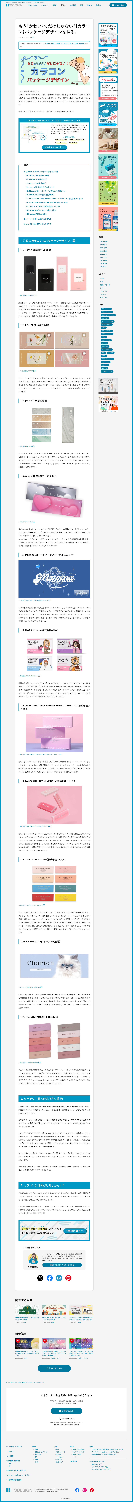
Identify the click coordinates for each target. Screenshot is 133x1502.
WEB (103, 327)
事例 (32, 37)
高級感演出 (105, 346)
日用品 (104, 337)
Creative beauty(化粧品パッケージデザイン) (106, 1449)
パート (74, 1457)
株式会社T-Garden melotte (29, 1062)
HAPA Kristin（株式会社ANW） (41, 195)
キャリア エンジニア (79, 1452)
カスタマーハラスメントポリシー (19, 1475)
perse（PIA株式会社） (37, 183)
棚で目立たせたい (106, 324)
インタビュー (104, 291)
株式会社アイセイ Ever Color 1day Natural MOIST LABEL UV (40, 754)
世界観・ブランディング (108, 315)
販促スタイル (96, 1464)
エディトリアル (106, 340)
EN (10, 1463)
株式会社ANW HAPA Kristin (29, 676)
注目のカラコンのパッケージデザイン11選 (42, 172)
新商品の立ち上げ (106, 330)
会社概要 (10, 1456)
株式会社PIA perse (26, 446)
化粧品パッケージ (106, 312)
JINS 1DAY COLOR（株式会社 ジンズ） (44, 206)
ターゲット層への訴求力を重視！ (38, 219)
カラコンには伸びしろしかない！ (38, 224)
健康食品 (104, 368)
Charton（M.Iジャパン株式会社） (43, 210)
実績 (34, 1447)
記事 (56, 1447)
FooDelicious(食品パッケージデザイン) (104, 1452)
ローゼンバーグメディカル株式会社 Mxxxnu (34, 600)
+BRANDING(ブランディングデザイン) (104, 1454)
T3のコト (103, 294)
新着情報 (74, 1461)
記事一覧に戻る (55, 1368)
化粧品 (36, 1449)
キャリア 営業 (77, 1454)
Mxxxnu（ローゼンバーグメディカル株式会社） (47, 191)
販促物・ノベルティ (107, 334)
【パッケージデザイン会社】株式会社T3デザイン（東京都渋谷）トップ (25, 1382)
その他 (36, 1462)
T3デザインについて (14, 1447)
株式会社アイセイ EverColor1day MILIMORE (34, 826)
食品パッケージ (106, 309)
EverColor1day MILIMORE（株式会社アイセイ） (48, 203)
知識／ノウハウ (60, 1452)
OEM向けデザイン (107, 371)
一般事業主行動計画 (14, 1480)
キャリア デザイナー (79, 1449)
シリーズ (104, 343)
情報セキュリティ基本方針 (16, 1470)
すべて (102, 278)
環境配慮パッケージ (107, 359)
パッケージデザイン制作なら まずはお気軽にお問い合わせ (64, 43)
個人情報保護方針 (13, 1461)
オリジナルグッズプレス (99, 1467)
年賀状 (104, 355)
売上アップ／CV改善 (107, 321)
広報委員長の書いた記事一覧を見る (62, 1265)
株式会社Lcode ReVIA (27, 295)
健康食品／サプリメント (42, 1452)
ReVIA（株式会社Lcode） (39, 176)
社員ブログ (103, 297)
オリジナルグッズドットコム (100, 1469)
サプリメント (105, 362)
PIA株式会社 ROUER (26, 371)
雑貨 (103, 352)
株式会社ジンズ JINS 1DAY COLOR (31, 905)
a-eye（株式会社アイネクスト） (42, 187)
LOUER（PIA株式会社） (38, 179)
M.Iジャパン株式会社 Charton (30, 987)
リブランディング (106, 349)
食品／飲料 (38, 1454)
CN (10, 1466)
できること (11, 1451)
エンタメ (110, 352)
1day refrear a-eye (26, 522)
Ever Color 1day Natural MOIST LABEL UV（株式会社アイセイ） (56, 199)
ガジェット (105, 365)
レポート (103, 288)
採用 (72, 1447)
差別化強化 (105, 318)
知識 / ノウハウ (56, 1358)
